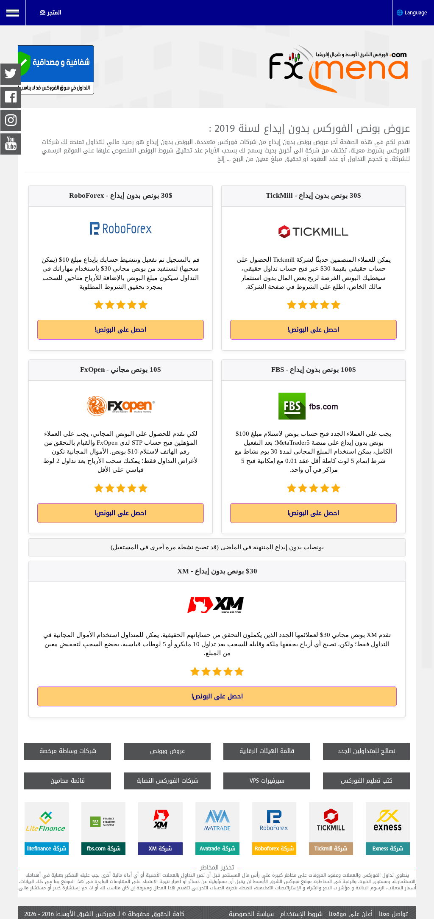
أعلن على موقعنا (351, 914)
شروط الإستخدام (301, 914)
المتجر (54, 12)
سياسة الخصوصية (251, 914)
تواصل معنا (393, 914)
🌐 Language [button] (413, 12)
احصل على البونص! (313, 329)
